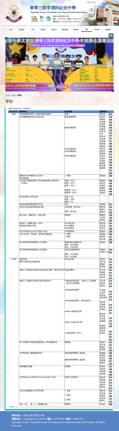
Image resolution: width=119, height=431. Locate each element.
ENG (94, 2)
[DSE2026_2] (59, 64)
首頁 (11, 29)
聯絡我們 (108, 29)
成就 (14, 95)
